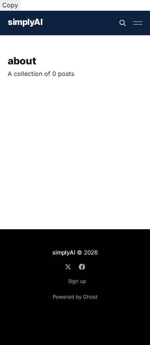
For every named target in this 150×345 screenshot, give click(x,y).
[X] (68, 267)
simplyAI (25, 22)
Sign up (77, 281)
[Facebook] (82, 267)
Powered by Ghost (75, 297)
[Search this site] (123, 23)
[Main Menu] (137, 23)
